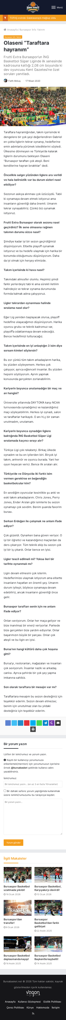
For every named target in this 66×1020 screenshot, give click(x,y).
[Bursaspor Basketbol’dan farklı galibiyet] (48, 908)
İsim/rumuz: (10, 778)
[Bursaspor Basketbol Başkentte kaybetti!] (48, 944)
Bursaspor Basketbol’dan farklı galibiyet (46, 923)
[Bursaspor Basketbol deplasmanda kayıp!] (18, 944)
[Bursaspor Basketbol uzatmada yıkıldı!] (18, 875)
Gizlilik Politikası (52, 1001)
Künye (30, 1007)
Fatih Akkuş (14, 80)
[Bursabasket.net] (33, 7)
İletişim (56, 1007)
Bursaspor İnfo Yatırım (32, 29)
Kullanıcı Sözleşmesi (29, 1001)
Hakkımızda (42, 1007)
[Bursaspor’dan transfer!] (18, 908)
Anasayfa (12, 29)
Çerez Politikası (15, 1007)
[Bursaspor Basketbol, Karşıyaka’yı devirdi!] (48, 875)
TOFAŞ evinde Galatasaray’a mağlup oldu (33, 17)
